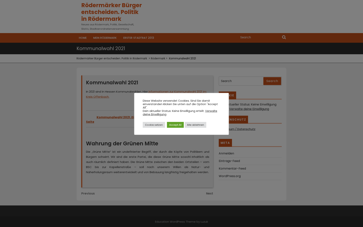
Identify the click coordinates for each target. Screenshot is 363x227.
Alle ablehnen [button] (195, 125)
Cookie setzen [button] (154, 125)
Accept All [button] (175, 125)
